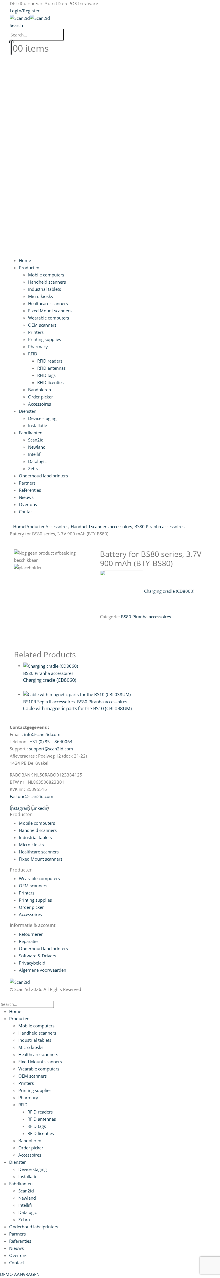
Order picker (40, 397)
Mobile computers (46, 275)
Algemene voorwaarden (42, 970)
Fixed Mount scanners (50, 310)
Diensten (27, 411)
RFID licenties (50, 382)
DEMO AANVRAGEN (20, 1274)
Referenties (30, 490)
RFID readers (49, 361)
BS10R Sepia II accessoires (49, 701)
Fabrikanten (30, 432)
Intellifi (35, 454)
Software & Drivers (37, 955)
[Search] (67, 34)
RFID (32, 354)
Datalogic (37, 461)
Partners (27, 483)
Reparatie (28, 941)
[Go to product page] (114, 665)
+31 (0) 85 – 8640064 (51, 741)
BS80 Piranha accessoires (146, 616)
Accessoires (39, 404)
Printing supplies (44, 339)
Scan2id (36, 440)
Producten (29, 267)
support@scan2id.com (51, 749)
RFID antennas (51, 368)
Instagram (20, 808)
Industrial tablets (44, 289)
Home (25, 260)
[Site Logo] (30, 18)
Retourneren (31, 934)
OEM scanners (42, 325)
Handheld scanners (47, 282)
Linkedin (40, 808)
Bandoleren (39, 389)
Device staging (42, 418)
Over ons (28, 504)
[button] (16, 25)
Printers (36, 332)
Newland (37, 447)
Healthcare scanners (48, 303)
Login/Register (25, 10)
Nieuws (26, 497)
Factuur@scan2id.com (31, 796)
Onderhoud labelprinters (43, 476)
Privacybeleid (32, 963)
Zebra (34, 468)
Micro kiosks (40, 296)
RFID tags (46, 375)
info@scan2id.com (42, 734)
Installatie (37, 425)
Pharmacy (38, 346)
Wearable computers (48, 318)
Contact (26, 511)
